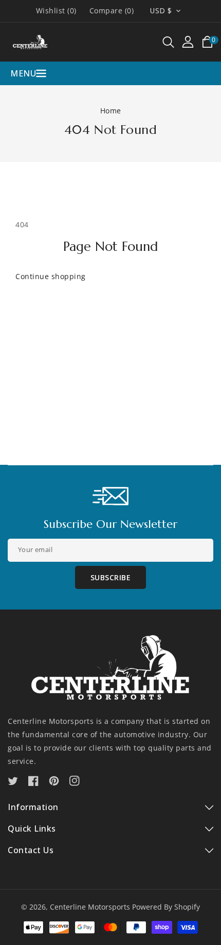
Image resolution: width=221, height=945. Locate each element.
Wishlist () (56, 10)
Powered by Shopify (166, 907)
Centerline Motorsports (90, 907)
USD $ (161, 10)
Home (110, 110)
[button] (168, 42)
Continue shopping (50, 276)
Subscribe (110, 577)
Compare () (111, 10)
